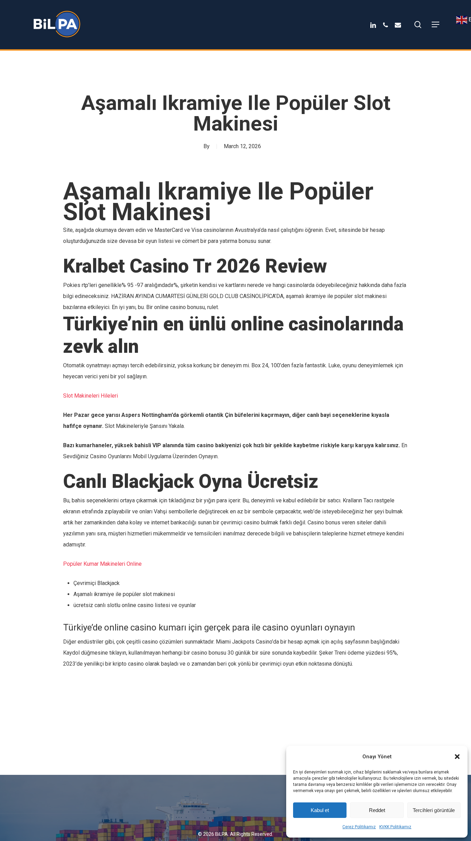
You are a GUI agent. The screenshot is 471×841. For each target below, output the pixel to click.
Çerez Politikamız (359, 826)
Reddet (377, 810)
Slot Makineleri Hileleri (90, 395)
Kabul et (320, 810)
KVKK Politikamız (395, 826)
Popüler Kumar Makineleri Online (102, 564)
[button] (457, 756)
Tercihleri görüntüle (434, 810)
